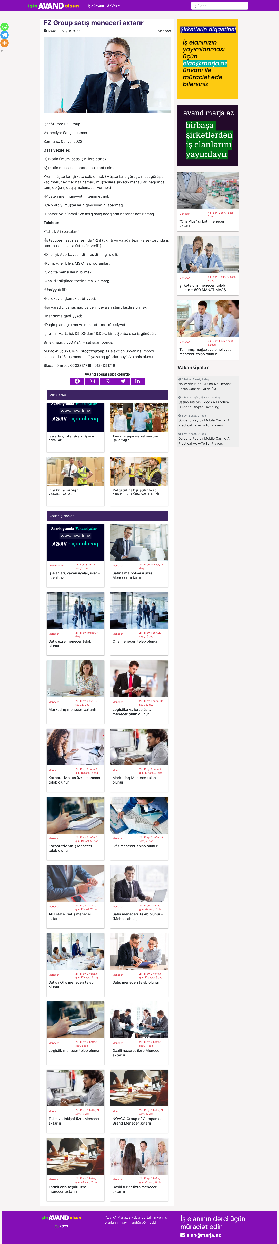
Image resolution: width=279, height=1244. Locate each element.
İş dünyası (96, 6)
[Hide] (1, 51)
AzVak (112, 6)
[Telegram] (122, 381)
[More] (4, 43)
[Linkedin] (138, 381)
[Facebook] (77, 381)
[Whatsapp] (107, 381)
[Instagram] (92, 381)
